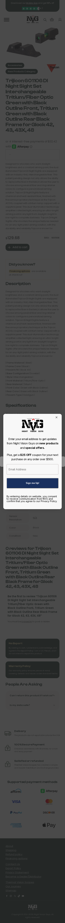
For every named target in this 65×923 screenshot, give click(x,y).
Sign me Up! (32, 483)
